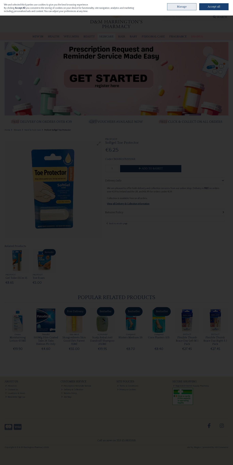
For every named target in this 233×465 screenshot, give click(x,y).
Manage (182, 6)
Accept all (214, 6)
